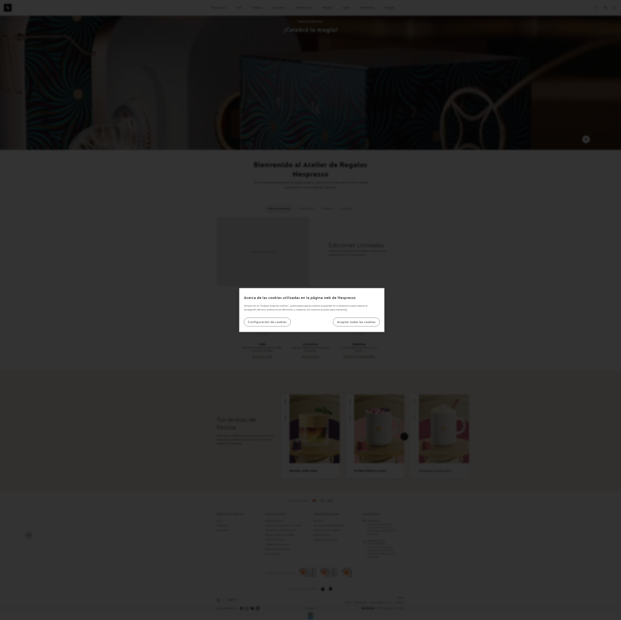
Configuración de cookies (267, 322)
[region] (312, 310)
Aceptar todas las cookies (356, 322)
